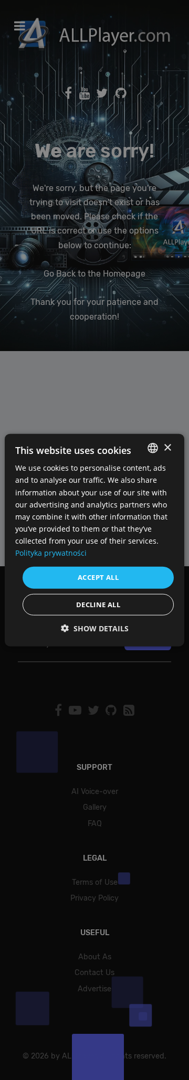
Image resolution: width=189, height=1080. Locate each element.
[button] (95, 628)
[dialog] (94, 540)
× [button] (167, 447)
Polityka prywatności (51, 553)
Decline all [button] (98, 604)
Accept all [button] (98, 577)
